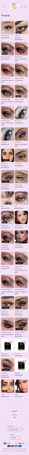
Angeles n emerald (19, 99)
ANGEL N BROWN (5, 78)
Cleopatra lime (4, 311)
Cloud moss (17, 373)
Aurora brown (18, 120)
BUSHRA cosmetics (11, 448)
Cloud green (4, 373)
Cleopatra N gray (19, 311)
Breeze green (4, 163)
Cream (16, 394)
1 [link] (8, 403)
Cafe (2, 206)
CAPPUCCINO (4, 225)
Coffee (2, 394)
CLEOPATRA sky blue (6, 332)
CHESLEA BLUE (18, 225)
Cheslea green (18, 245)
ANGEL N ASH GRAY (6, 56)
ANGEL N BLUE (18, 56)
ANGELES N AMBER (6, 99)
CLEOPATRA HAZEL (19, 289)
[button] (4, 6)
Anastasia (17, 35)
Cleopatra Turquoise (20, 332)
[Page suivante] (21, 403)
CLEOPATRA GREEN (6, 289)
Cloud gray (17, 353)
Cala (16, 206)
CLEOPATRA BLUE (5, 266)
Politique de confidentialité (20, 450)
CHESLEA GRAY (5, 245)
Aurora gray (4, 142)
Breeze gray (18, 142)
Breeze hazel (18, 163)
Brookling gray (18, 184)
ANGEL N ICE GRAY (19, 78)
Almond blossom (5, 35)
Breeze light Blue (5, 184)
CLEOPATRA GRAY (19, 266)
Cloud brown (4, 353)
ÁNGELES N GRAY (5, 120)
